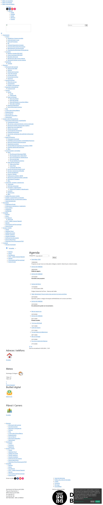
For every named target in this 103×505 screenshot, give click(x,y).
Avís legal (57, 485)
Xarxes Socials (12, 262)
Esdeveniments (12, 435)
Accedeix (8, 360)
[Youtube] (12, 9)
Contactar (8, 7)
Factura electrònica (13, 460)
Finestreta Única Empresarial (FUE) (17, 462)
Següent (13, 385)
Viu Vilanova (11, 255)
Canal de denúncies (60, 478)
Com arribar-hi (12, 437)
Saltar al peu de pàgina (8, 4)
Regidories (11, 447)
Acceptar (98, 501)
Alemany (13, 17)
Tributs (10, 450)
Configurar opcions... (79, 501)
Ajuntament (9, 442)
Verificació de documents (15, 458)
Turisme (10, 430)
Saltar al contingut (7, 2)
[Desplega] (15, 248)
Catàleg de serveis (13, 453)
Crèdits (56, 481)
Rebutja (92, 501)
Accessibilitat (58, 486)
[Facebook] (10, 9)
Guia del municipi (13, 427)
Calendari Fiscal (12, 452)
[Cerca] (86, 25)
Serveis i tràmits (10, 448)
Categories (32, 255)
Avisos (10, 253)
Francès (13, 19)
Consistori (11, 445)
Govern (10, 443)
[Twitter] (7, 9)
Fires (9, 432)
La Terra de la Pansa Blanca (15, 433)
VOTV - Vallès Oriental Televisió (16, 257)
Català (12, 12)
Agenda (10, 258)
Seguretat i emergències (14, 428)
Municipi (8, 423)
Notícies (10, 252)
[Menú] (1, 33)
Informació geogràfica (14, 438)
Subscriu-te (9, 396)
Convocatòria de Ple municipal (16, 260)
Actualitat (11, 248)
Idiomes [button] (10, 11)
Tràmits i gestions (13, 455)
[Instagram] (15, 9)
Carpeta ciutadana (13, 457)
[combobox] (42, 256)
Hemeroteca (11, 440)
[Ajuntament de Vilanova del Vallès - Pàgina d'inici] (18, 28)
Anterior (8, 385)
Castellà (13, 14)
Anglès (12, 16)
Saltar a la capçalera (7, 1)
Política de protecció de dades (62, 480)
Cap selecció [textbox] (39, 256)
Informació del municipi (14, 425)
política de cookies (88, 498)
